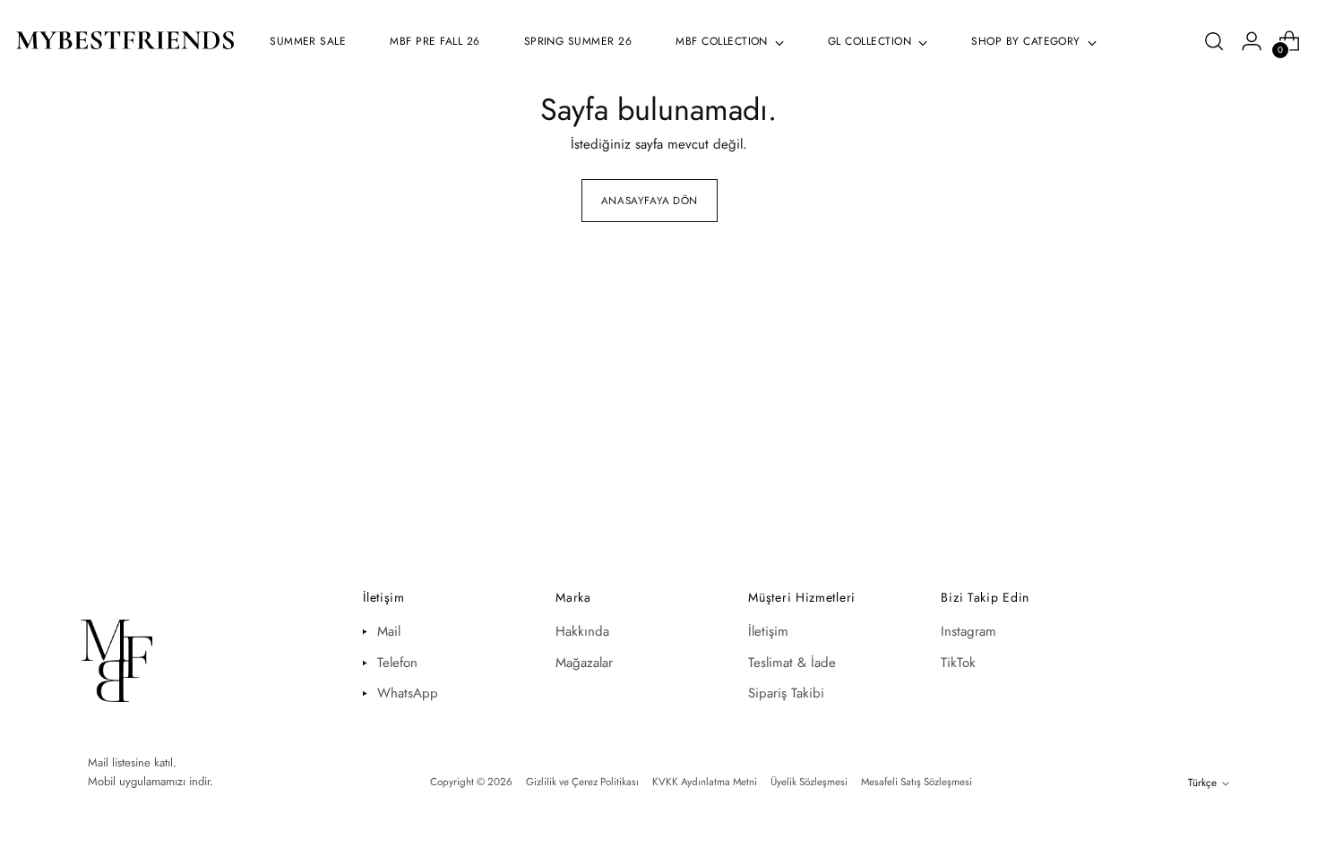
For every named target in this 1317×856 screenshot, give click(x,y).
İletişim (768, 631)
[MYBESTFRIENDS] (125, 41)
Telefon (397, 662)
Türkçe (1202, 782)
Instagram (968, 631)
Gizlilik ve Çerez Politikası (582, 782)
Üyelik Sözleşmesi (809, 782)
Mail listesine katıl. (132, 762)
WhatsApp (407, 693)
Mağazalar (584, 662)
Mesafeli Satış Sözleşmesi (916, 782)
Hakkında (582, 631)
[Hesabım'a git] (1252, 41)
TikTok (958, 662)
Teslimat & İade (792, 662)
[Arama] (1214, 41)
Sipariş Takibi (786, 693)
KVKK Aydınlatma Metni (704, 782)
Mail (388, 631)
